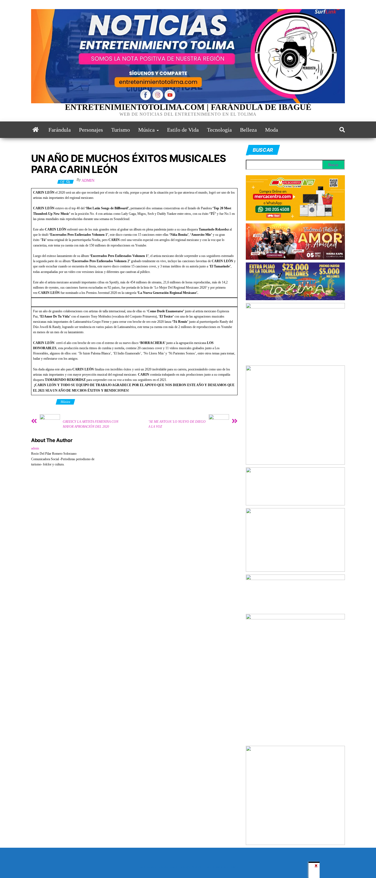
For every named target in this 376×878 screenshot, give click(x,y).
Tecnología (219, 130)
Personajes (91, 130)
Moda (271, 130)
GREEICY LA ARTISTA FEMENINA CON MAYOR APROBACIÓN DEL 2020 (90, 424)
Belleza (248, 130)
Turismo (120, 130)
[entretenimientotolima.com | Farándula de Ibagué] (35, 129)
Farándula (59, 130)
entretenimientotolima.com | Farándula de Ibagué (188, 107)
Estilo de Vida (183, 130)
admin (87, 180)
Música (147, 130)
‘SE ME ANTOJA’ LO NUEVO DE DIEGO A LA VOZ (177, 424)
